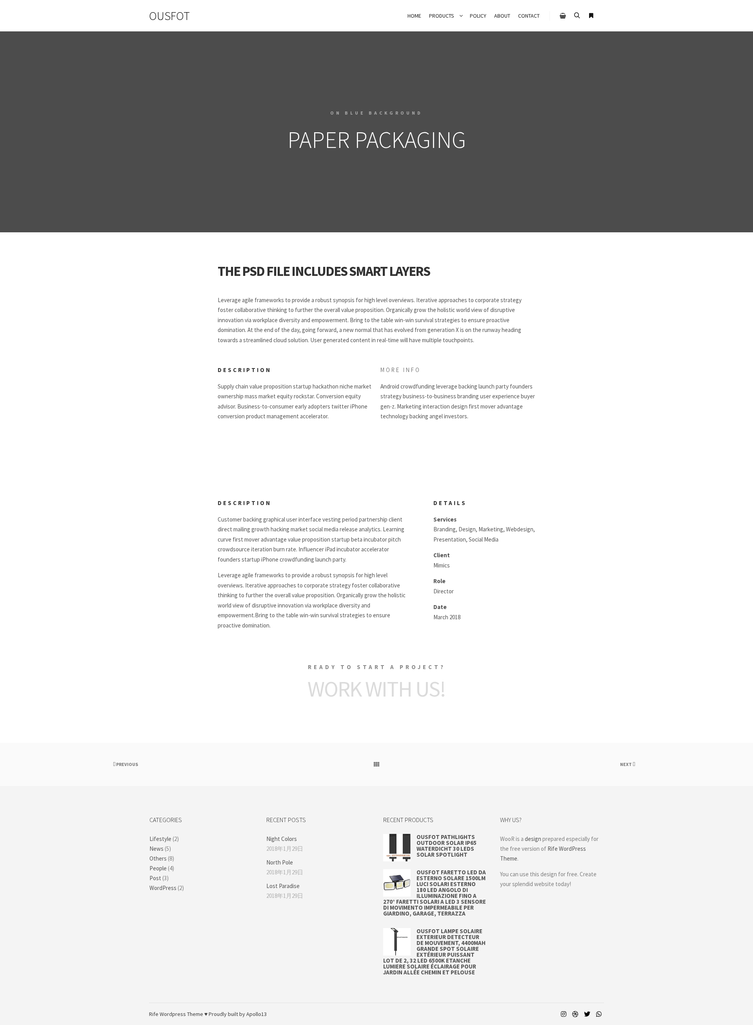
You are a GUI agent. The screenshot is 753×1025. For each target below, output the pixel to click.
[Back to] (376, 764)
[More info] (591, 16)
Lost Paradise (283, 886)
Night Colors (281, 839)
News (156, 848)
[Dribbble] (575, 1014)
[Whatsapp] (599, 1014)
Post (155, 878)
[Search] (577, 16)
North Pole (279, 862)
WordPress (162, 888)
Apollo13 (256, 1014)
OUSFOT (169, 15)
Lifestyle (160, 839)
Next (626, 764)
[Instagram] (563, 1014)
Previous (126, 764)
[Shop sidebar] (563, 16)
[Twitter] (587, 1014)
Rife (153, 1014)
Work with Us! (376, 688)
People (158, 868)
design (533, 839)
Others (158, 858)
